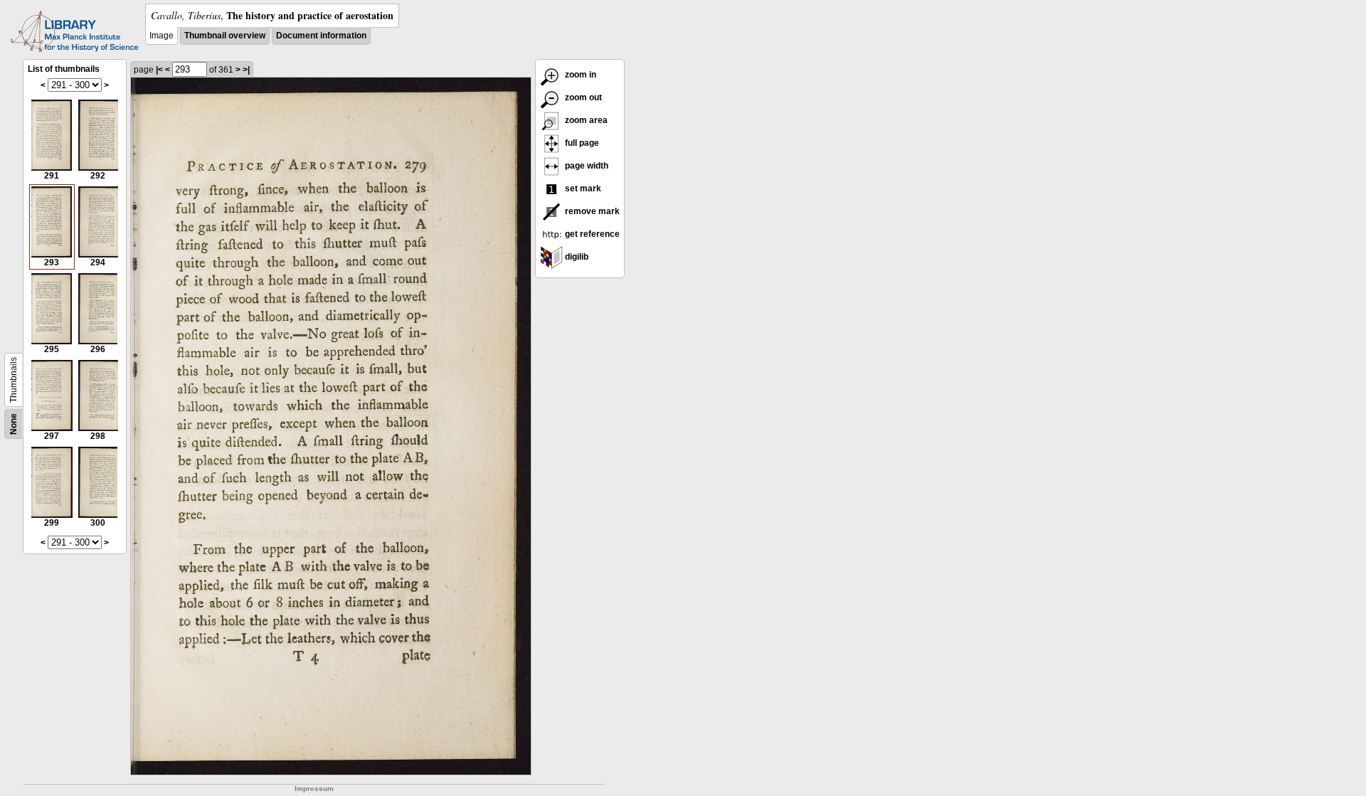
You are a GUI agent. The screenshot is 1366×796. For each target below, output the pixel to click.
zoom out (582, 97)
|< (159, 70)
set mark (582, 188)
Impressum (314, 788)
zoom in (579, 75)
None (13, 424)
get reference (591, 234)
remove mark (591, 211)
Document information (321, 36)
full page (581, 143)
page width (585, 166)
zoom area (585, 120)
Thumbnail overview (224, 36)
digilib (575, 257)
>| (246, 70)
